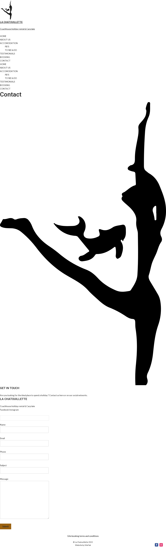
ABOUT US (5, 39)
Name (2, 424)
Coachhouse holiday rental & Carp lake (17, 29)
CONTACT (5, 60)
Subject (3, 465)
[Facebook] (156, 545)
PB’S (7, 46)
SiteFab (88, 545)
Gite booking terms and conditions (83, 536)
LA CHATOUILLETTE (11, 22)
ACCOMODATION (9, 43)
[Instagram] (161, 545)
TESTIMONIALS (7, 53)
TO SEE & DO (11, 50)
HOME (3, 36)
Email (2, 438)
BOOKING (5, 57)
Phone (3, 451)
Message (4, 479)
